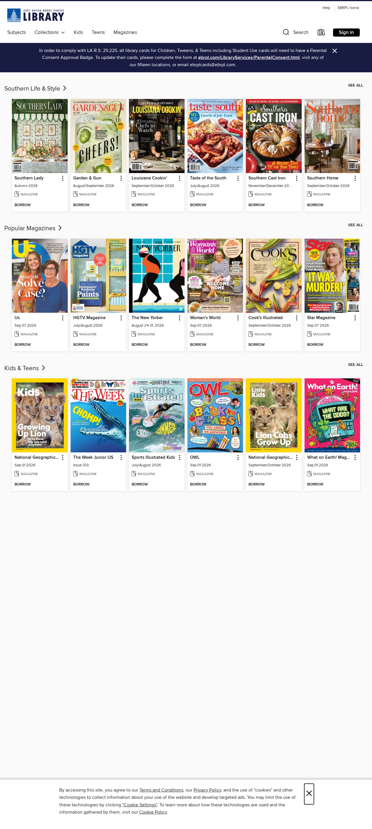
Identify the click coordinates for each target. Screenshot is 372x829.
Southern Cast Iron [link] (267, 178)
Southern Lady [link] (29, 178)
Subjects (16, 32)
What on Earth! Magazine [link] (329, 457)
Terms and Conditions (161, 790)
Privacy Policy (207, 790)
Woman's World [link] (205, 318)
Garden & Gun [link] (87, 178)
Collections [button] (48, 32)
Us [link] (17, 318)
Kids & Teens (22, 368)
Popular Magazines (30, 228)
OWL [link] (195, 457)
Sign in (346, 32)
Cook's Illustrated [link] (265, 318)
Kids (78, 32)
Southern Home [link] (322, 178)
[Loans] (321, 33)
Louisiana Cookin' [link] (149, 178)
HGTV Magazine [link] (89, 318)
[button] (295, 33)
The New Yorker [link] (147, 318)
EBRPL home (348, 8)
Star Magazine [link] (321, 318)
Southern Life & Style (33, 89)
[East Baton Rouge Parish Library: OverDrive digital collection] (36, 15)
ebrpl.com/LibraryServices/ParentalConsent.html (249, 58)
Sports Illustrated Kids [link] (153, 457)
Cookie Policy (153, 812)
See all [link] (355, 85)
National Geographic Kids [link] (37, 457)
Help (326, 8)
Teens (98, 32)
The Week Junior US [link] (93, 457)
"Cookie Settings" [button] (139, 805)
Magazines (125, 32)
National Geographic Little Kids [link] (270, 457)
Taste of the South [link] (208, 178)
